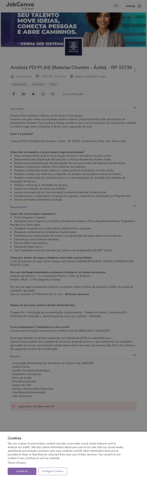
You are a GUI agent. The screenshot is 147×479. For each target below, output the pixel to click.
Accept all (22, 471)
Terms (11, 463)
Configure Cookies (52, 471)
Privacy (21, 463)
